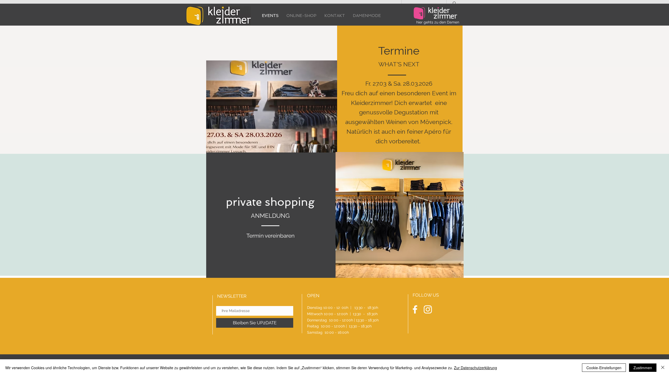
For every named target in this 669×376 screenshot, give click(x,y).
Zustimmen (642, 367)
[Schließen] (663, 367)
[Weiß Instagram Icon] (427, 309)
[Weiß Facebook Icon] (415, 309)
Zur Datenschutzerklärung (475, 367)
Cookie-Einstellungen (603, 367)
